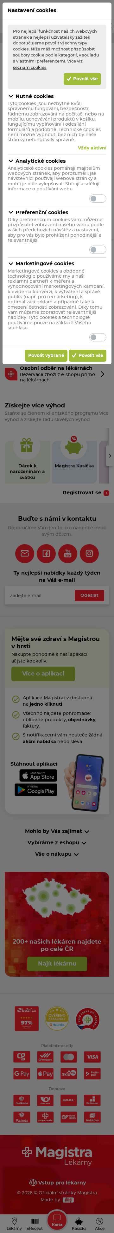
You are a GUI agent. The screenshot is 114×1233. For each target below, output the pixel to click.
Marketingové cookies (45, 263)
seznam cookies (30, 67)
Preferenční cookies (42, 212)
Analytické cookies (41, 161)
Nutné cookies (35, 96)
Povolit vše (85, 79)
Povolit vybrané (46, 355)
